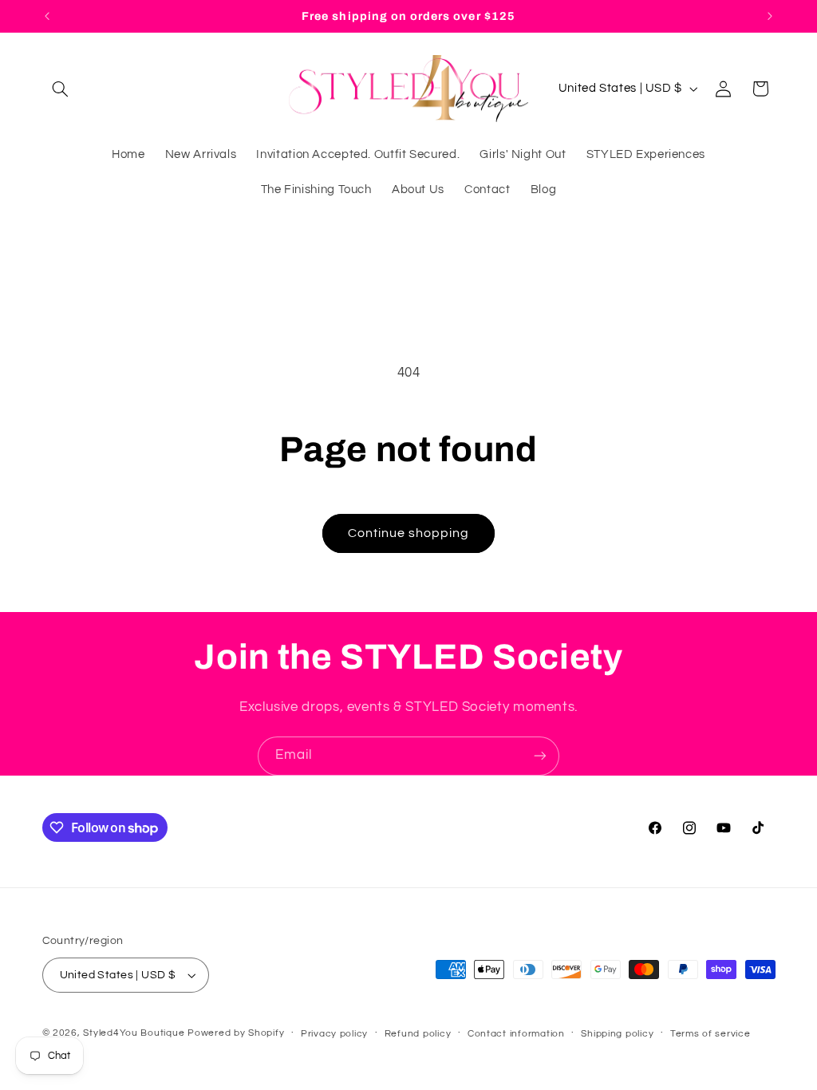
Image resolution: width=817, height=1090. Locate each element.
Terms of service (710, 1033)
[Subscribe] (540, 756)
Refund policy (418, 1033)
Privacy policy (334, 1033)
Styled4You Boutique (133, 1033)
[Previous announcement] (47, 16)
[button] (60, 88)
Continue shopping (409, 533)
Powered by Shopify (235, 1033)
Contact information (516, 1033)
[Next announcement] (769, 16)
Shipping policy (617, 1033)
